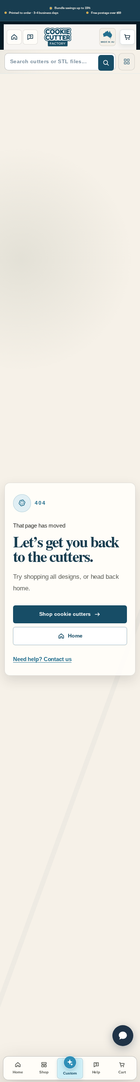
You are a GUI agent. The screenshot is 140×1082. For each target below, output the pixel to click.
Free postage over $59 (106, 13)
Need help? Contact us (42, 659)
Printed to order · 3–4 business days (33, 13)
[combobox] (60, 61)
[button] (127, 37)
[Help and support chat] (122, 1035)
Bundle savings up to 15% (72, 8)
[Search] (106, 63)
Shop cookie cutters (65, 614)
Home (75, 636)
